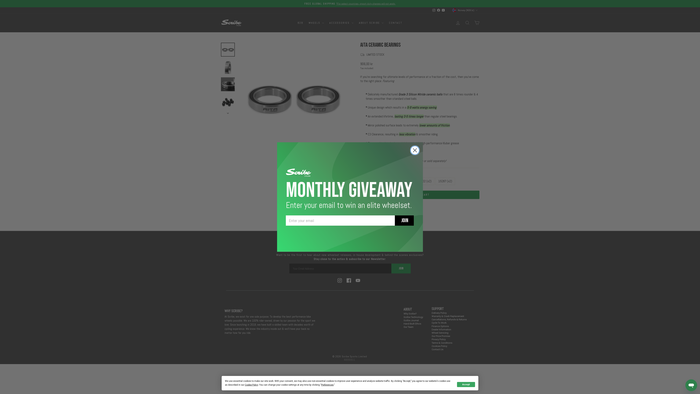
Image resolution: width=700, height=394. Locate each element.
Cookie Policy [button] (251, 385)
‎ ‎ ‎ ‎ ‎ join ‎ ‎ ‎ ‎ (404, 220)
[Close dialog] (415, 150)
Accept (466, 384)
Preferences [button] (327, 385)
